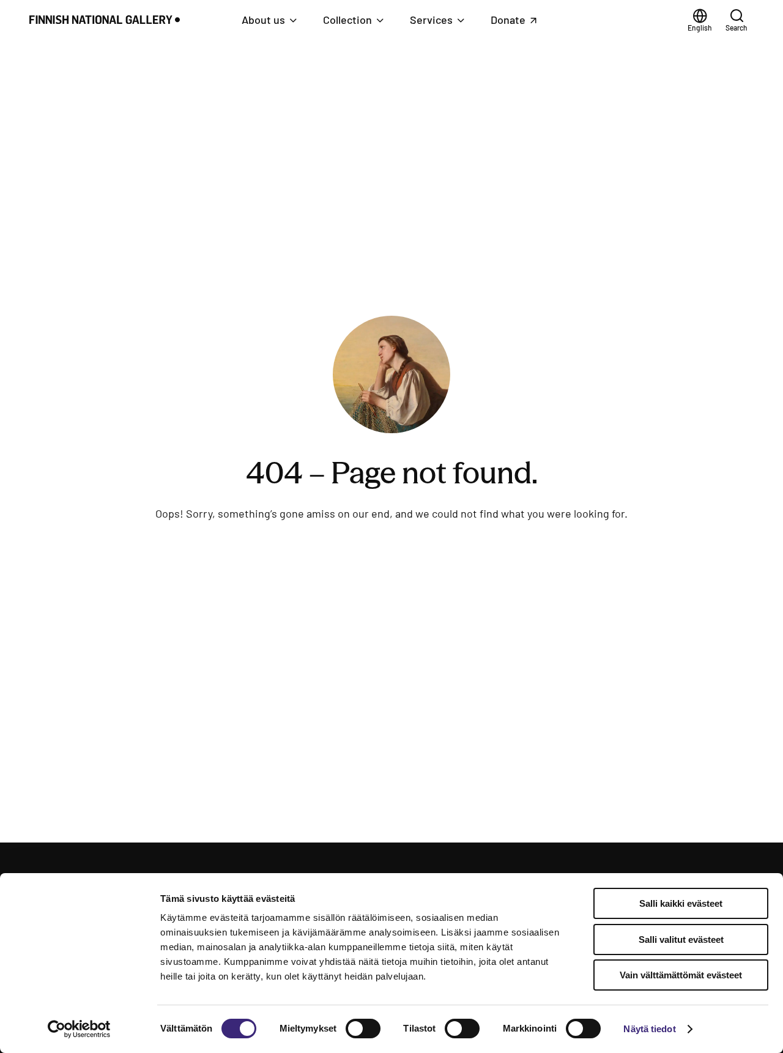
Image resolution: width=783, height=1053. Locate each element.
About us (263, 19)
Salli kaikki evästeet (680, 903)
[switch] (363, 1028)
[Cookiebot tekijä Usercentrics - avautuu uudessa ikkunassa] (79, 1029)
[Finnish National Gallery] (108, 20)
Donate (521, 23)
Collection (347, 19)
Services (431, 19)
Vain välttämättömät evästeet (681, 975)
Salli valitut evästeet (681, 939)
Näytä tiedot (649, 1029)
